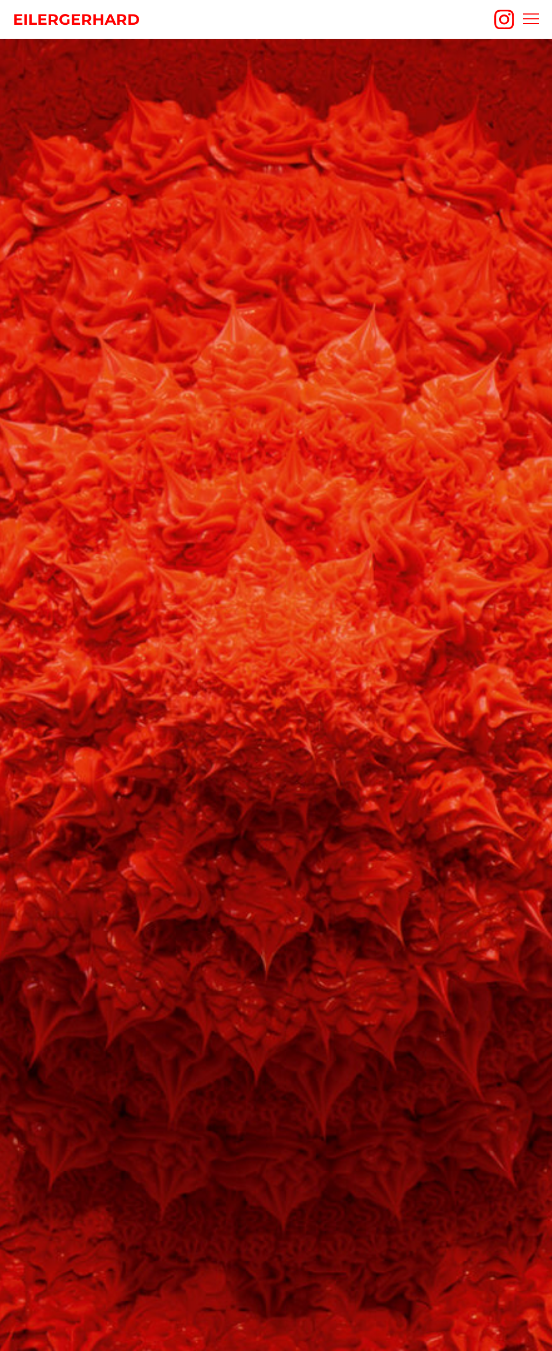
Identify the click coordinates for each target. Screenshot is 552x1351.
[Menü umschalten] (531, 19)
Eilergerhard (76, 19)
